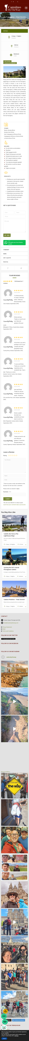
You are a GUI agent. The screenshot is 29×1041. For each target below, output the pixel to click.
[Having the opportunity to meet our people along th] (14, 840)
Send (8, 235)
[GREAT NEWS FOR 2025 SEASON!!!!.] (14, 756)
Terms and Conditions (8, 631)
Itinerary (6, 249)
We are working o (5, 771)
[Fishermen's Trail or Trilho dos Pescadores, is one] (14, 729)
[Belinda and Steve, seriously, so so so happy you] (14, 894)
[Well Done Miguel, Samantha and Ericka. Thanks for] (14, 1004)
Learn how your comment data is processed (14, 504)
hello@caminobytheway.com (11, 623)
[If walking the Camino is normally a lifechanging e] (14, 867)
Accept (4, 1038)
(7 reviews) (18, 22)
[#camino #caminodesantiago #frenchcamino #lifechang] (14, 812)
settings (16, 1035)
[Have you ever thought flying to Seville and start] (14, 674)
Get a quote (7, 258)
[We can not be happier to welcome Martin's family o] (14, 977)
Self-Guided (7, 61)
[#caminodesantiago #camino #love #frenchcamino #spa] (14, 922)
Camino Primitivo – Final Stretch (14, 599)
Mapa (4, 253)
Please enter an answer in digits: (11, 488)
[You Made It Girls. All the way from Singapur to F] (14, 949)
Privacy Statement (7, 627)
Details (5, 31)
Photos (5, 262)
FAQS (4, 629)
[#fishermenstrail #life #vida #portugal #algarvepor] (14, 701)
